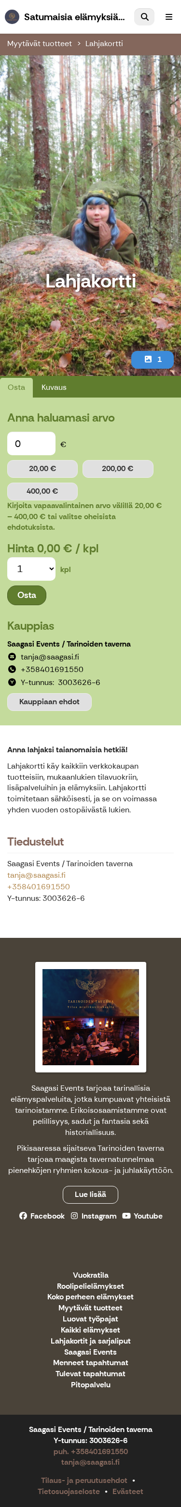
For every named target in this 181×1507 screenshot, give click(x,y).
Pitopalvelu (91, 1385)
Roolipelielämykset (90, 1286)
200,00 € (118, 468)
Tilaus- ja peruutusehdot (84, 1480)
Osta (16, 387)
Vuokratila (91, 1275)
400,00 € (42, 491)
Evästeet (127, 1491)
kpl (65, 569)
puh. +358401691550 (91, 1451)
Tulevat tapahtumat (90, 1374)
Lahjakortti (104, 43)
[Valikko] (169, 17)
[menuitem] (144, 17)
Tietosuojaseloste (69, 1491)
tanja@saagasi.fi (36, 875)
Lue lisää (90, 1194)
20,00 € (42, 468)
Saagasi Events (90, 1352)
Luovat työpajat (90, 1319)
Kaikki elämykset (90, 1330)
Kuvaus (54, 387)
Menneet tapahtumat (90, 1363)
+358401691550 (38, 887)
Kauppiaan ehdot (49, 702)
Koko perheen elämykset (90, 1297)
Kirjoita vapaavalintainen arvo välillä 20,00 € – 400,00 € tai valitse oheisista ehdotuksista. (84, 516)
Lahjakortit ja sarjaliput (91, 1341)
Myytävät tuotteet (39, 43)
